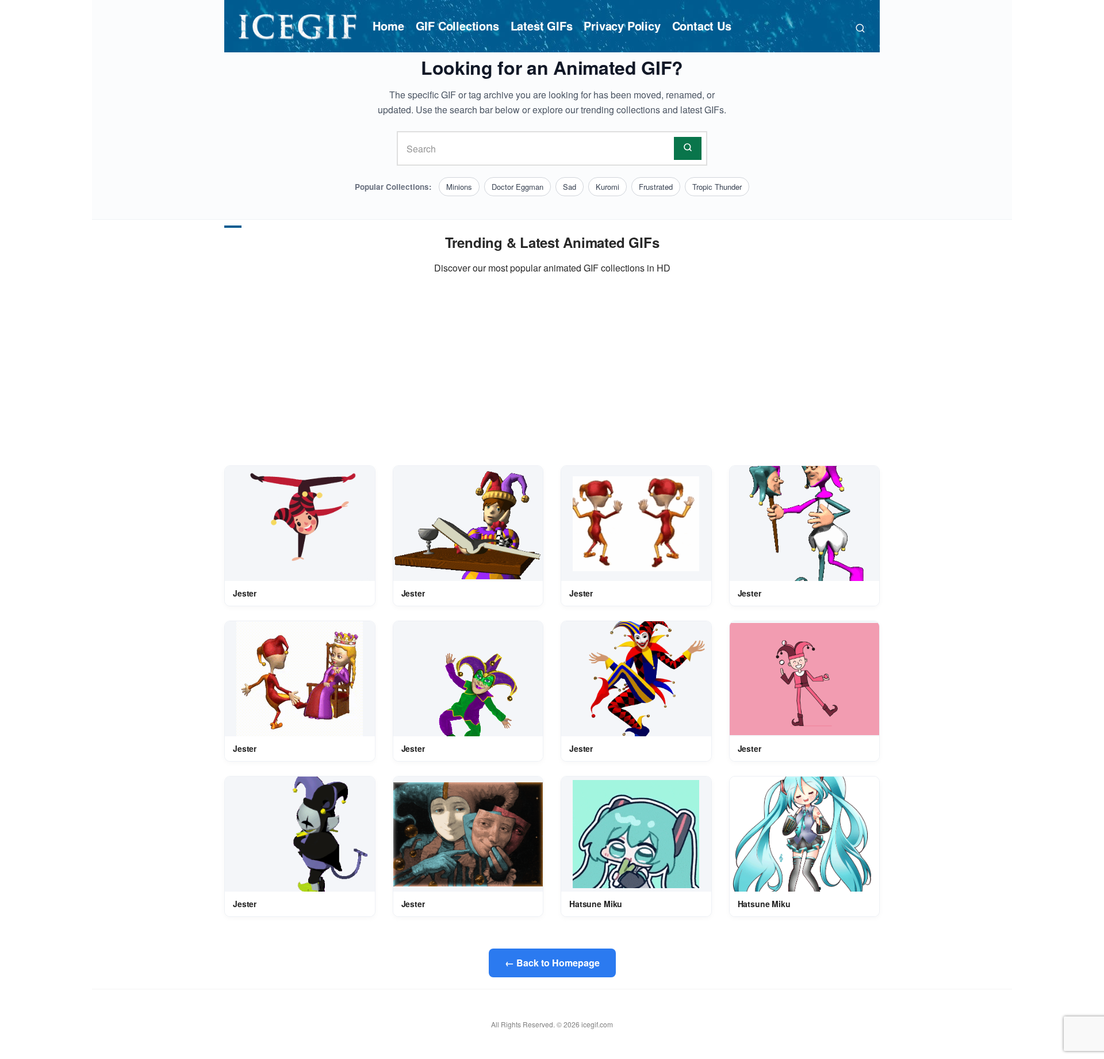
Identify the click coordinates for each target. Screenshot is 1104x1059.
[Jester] (300, 524)
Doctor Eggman (517, 186)
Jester (244, 593)
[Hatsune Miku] (636, 834)
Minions (459, 186)
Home (388, 25)
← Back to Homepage (552, 962)
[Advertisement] (552, 370)
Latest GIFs (542, 25)
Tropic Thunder (717, 186)
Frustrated (656, 186)
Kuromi (607, 186)
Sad (569, 186)
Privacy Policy (622, 25)
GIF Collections (457, 25)
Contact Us (701, 25)
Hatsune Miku (595, 903)
